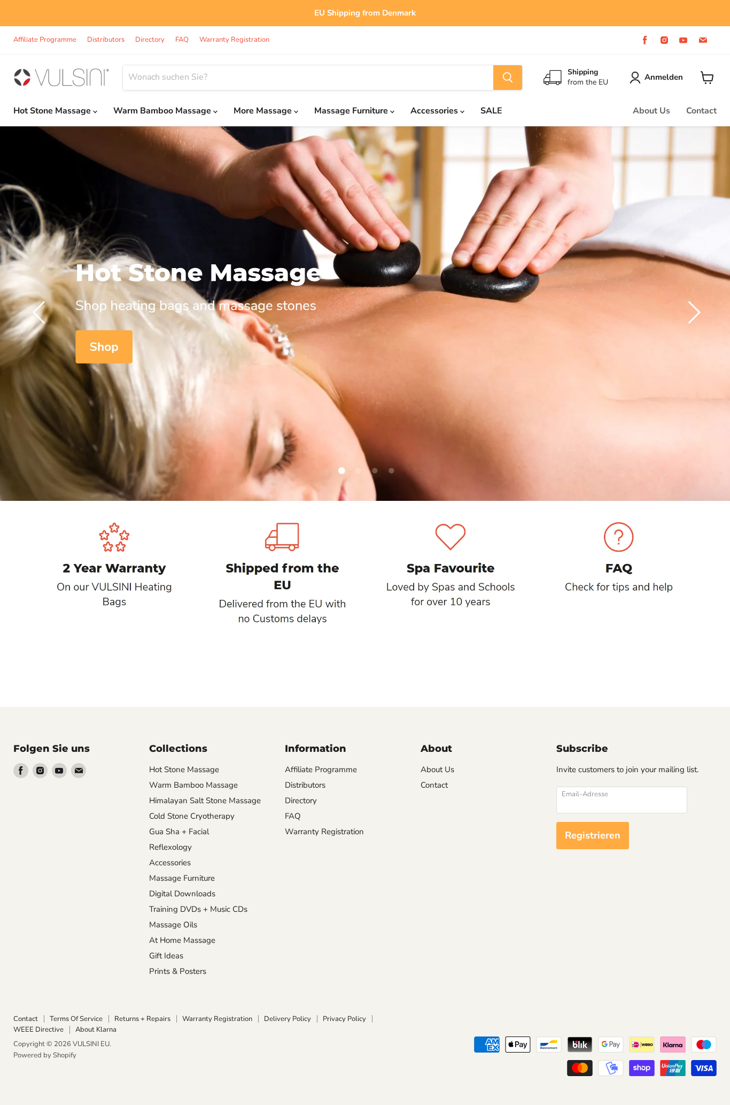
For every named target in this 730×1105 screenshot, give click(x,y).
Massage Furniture (352, 111)
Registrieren (592, 835)
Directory (150, 40)
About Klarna (96, 1029)
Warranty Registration (234, 40)
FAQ (182, 40)
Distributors (106, 40)
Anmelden (663, 77)
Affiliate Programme (44, 40)
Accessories (435, 111)
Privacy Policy (344, 1019)
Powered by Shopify (44, 1055)
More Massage (264, 111)
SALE (491, 111)
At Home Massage (182, 940)
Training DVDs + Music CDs (198, 909)
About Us (651, 111)
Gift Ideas (166, 955)
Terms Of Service (76, 1019)
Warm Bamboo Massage (163, 111)
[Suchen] (507, 77)
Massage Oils (173, 924)
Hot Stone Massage (53, 111)
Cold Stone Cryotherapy (192, 816)
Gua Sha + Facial (179, 831)
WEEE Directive (38, 1029)
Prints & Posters (177, 971)
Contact (701, 111)
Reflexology (170, 847)
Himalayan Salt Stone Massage (205, 800)
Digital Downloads (182, 893)
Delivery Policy (287, 1019)
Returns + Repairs (142, 1019)
